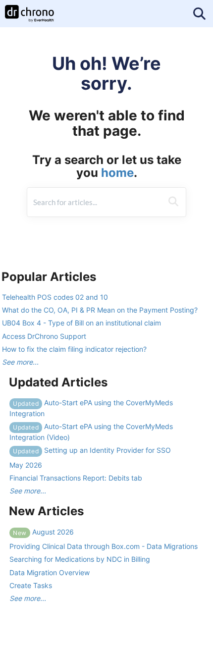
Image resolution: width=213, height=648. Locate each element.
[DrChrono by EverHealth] (29, 8)
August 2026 (43, 532)
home (117, 172)
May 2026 (25, 465)
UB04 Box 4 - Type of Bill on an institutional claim (81, 323)
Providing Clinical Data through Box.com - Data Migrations (103, 546)
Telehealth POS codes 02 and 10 (55, 297)
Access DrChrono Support (44, 336)
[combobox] (94, 202)
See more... (20, 362)
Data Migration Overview (49, 572)
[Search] (173, 202)
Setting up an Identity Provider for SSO (92, 450)
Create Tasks (30, 585)
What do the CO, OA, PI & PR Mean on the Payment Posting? (100, 310)
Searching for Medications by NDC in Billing (79, 559)
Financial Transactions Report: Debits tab (75, 478)
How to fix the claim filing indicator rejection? (74, 349)
